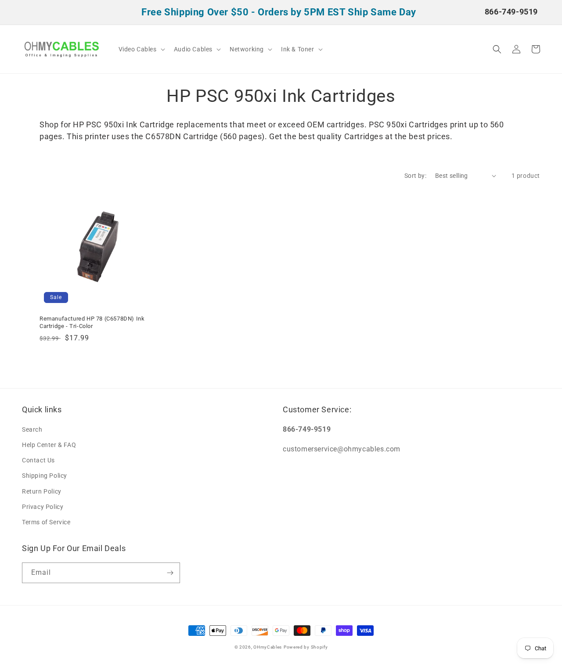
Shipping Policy (44, 475)
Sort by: (415, 175)
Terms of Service (46, 522)
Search (32, 429)
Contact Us (38, 460)
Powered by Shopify (306, 647)
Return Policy (41, 491)
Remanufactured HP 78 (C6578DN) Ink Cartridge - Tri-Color (92, 322)
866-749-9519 (511, 11)
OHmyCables (267, 647)
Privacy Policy (42, 506)
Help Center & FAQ (49, 444)
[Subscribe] (170, 572)
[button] (141, 49)
